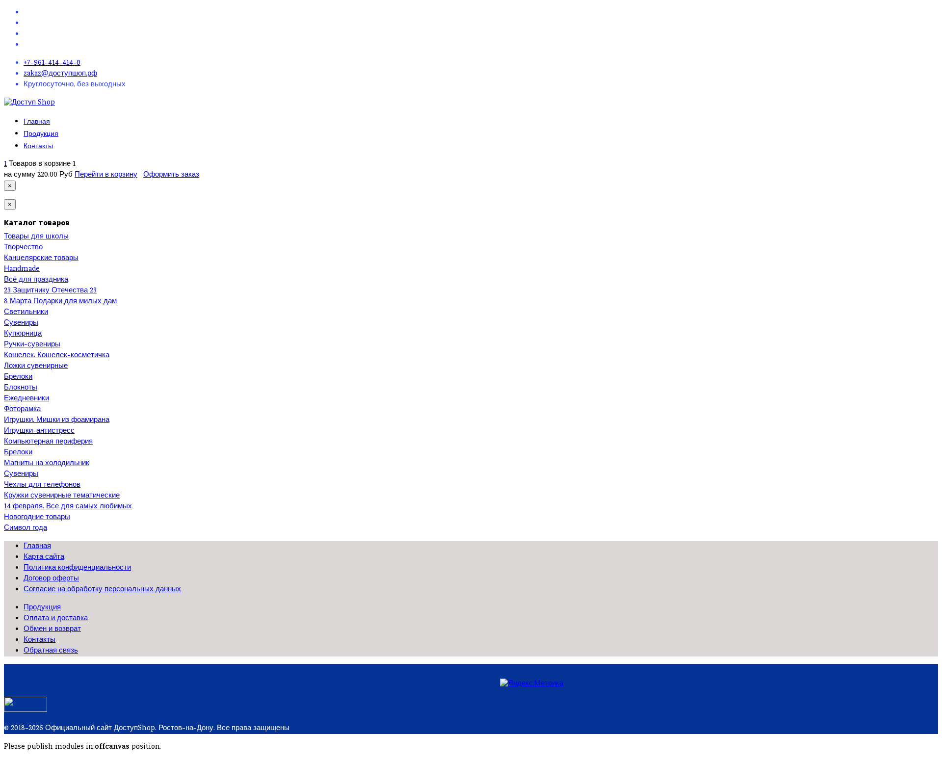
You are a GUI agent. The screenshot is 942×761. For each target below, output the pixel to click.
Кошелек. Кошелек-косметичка (56, 355)
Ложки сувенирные (36, 366)
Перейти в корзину (106, 175)
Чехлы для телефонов (42, 485)
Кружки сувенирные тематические (62, 496)
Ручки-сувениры (32, 345)
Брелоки (18, 377)
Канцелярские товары (41, 258)
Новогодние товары (37, 517)
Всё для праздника (36, 280)
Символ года (25, 528)
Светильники (26, 312)
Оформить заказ (171, 175)
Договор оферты (51, 579)
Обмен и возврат (52, 629)
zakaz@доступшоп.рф (60, 74)
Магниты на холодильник (46, 463)
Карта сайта (44, 557)
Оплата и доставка (56, 618)
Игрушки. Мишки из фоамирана (56, 420)
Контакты (38, 146)
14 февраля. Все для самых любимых (68, 506)
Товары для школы (36, 237)
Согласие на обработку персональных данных (102, 589)
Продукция (41, 134)
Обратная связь (51, 651)
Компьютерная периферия (48, 442)
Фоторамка (22, 409)
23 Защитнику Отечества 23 (50, 291)
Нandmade (22, 269)
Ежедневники (26, 399)
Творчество (23, 247)
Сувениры (21, 323)
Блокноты (20, 388)
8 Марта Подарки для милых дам (60, 301)
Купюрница (23, 334)
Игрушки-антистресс (39, 431)
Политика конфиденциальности (77, 568)
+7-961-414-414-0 (52, 63)
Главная (37, 121)
